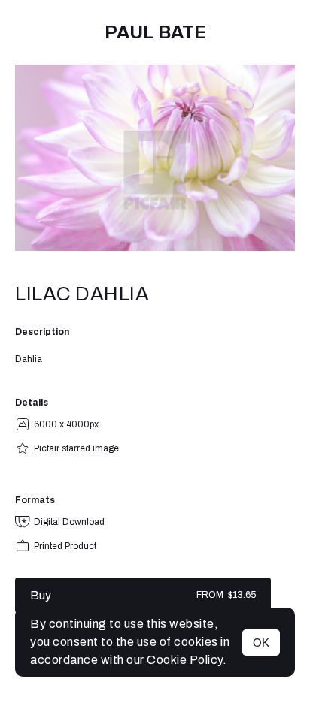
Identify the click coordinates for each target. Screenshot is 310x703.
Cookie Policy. (186, 659)
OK (261, 642)
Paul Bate (155, 32)
